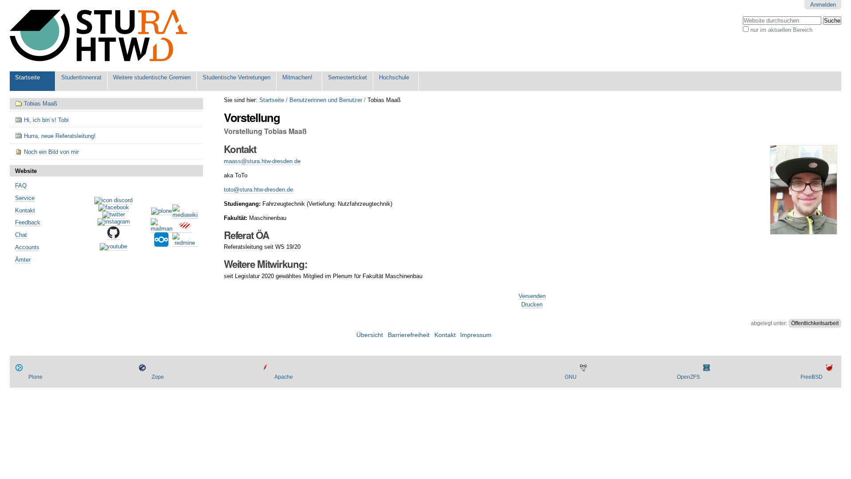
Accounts (27, 247)
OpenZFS (688, 377)
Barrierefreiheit (408, 335)
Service (25, 198)
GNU (571, 377)
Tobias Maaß (40, 103)
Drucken (532, 304)
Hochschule (394, 77)
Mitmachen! (297, 77)
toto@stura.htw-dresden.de (258, 189)
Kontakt (25, 210)
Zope (158, 377)
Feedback (27, 222)
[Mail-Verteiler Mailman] (161, 228)
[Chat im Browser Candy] (185, 229)
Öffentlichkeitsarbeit (815, 323)
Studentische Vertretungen (236, 77)
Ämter (23, 259)
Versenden (532, 296)
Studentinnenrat (81, 77)
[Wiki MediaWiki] (185, 215)
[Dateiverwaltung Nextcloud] (161, 243)
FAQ (21, 185)
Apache (283, 377)
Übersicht (369, 335)
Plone (35, 377)
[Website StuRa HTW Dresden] (98, 36)
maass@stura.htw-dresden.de (262, 161)
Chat (21, 235)
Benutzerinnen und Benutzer (325, 100)
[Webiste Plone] (161, 211)
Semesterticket (347, 77)
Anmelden (823, 4)
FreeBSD (811, 377)
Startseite (27, 77)
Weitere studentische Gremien (152, 77)
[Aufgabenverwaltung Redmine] (185, 243)
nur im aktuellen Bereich (781, 30)
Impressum (476, 335)
